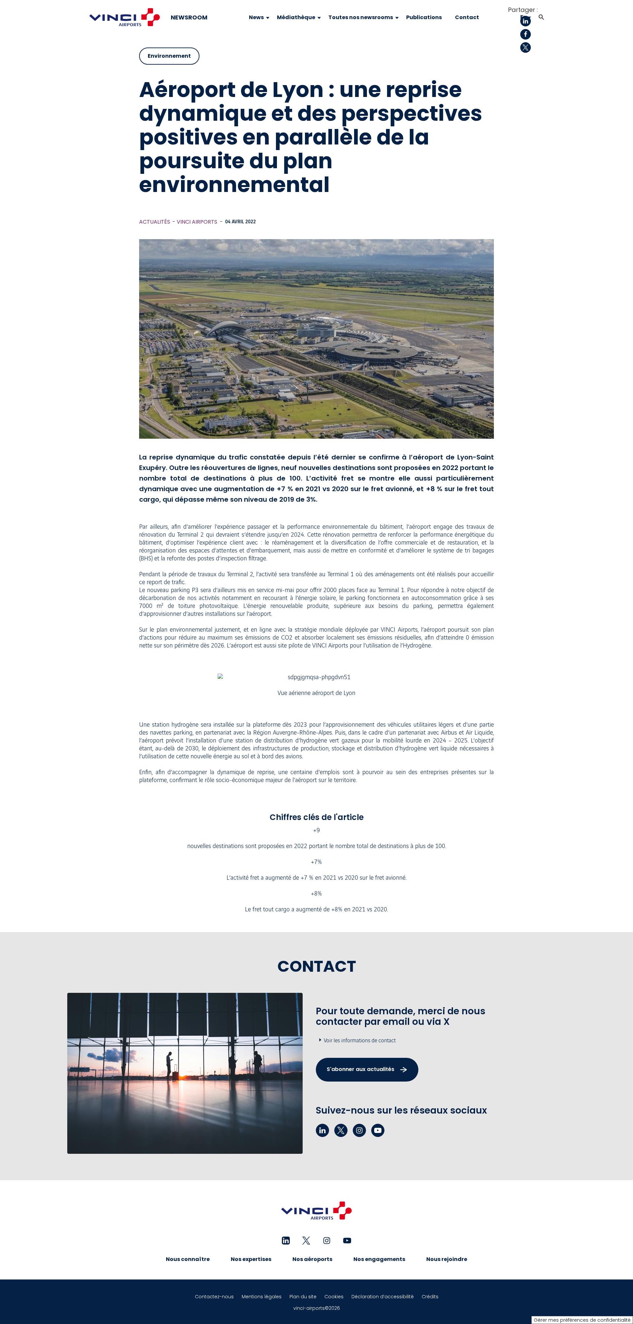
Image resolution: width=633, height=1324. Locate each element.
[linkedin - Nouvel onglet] (322, 1130)
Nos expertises (251, 1259)
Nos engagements (379, 1259)
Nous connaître (188, 1259)
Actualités (154, 222)
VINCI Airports (197, 222)
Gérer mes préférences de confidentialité (582, 1320)
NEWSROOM (189, 17)
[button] (541, 17)
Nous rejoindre (446, 1259)
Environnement (169, 56)
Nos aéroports (312, 1259)
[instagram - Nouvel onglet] (359, 1130)
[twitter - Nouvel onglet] (340, 1130)
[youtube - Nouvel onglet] (377, 1130)
